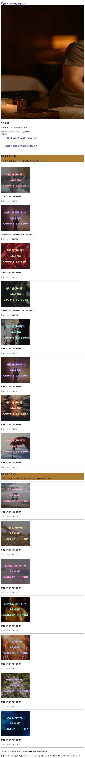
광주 (35, 138)
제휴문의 (21, 4)
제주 (35, 146)
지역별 (15, 4)
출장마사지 (7, 4)
